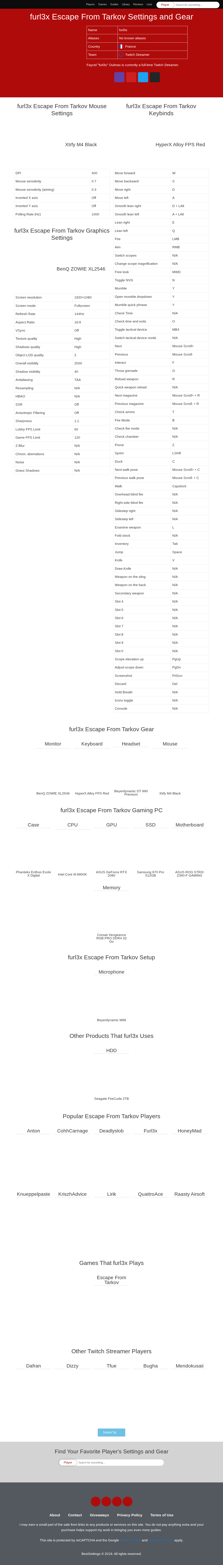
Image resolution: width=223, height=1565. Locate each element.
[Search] (216, 5)
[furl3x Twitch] (119, 77)
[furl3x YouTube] (131, 77)
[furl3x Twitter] (143, 77)
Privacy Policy (129, 1515)
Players (90, 4)
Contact (75, 1515)
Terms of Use (162, 1515)
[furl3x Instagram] (155, 77)
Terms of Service (161, 1540)
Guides (114, 4)
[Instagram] (117, 1501)
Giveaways (99, 1515)
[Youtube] (127, 1501)
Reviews (138, 4)
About (54, 1515)
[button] (111, 1433)
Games (102, 4)
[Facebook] (96, 1501)
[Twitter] (106, 1501)
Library (126, 4)
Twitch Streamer (137, 55)
